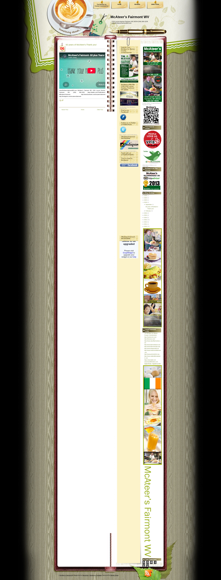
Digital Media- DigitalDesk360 (152, 363)
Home (82, 109)
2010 (145, 226)
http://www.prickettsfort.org (151, 354)
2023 (145, 200)
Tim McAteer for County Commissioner (101, 5)
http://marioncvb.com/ (150, 337)
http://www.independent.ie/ (151, 348)
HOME (119, 4)
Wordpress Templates (96, 575)
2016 (145, 213)
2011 (145, 224)
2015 (145, 215)
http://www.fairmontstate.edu (152, 346)
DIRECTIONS (155, 4)
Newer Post (65, 109)
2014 (145, 217)
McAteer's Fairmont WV (129, 17)
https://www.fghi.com (150, 360)
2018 (145, 202)
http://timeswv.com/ (149, 339)
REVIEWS (137, 4)
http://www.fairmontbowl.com (152, 344)
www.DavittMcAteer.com (151, 361)
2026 (145, 195)
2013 (145, 219)
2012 (145, 222)
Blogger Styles (114, 575)
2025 (145, 198)
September (149, 204)
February (148, 211)
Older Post (100, 109)
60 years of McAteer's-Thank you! (81, 45)
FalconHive (85, 575)
